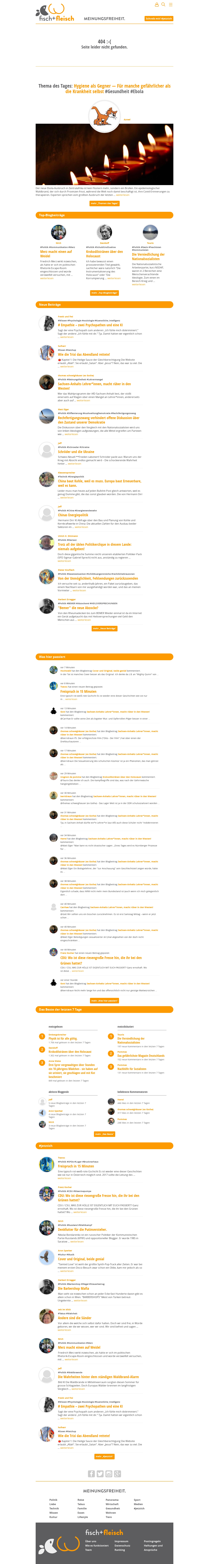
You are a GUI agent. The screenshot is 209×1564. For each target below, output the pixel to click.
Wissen (53, 1512)
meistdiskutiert (126, 1027)
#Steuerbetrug (96, 1284)
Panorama (112, 1500)
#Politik (44, 247)
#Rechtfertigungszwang (123, 413)
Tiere (109, 1517)
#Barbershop (74, 1284)
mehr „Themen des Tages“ (104, 203)
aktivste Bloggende (59, 1092)
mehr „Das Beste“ (104, 1134)
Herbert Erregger (67, 599)
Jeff (60, 443)
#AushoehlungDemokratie (97, 413)
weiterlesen (122, 195)
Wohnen (111, 1512)
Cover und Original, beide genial (109, 670)
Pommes (122, 1051)
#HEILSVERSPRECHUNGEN (103, 603)
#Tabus (62, 1313)
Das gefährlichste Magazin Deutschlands (141, 1056)
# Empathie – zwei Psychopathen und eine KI (90, 324)
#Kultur (62, 1254)
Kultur (53, 1517)
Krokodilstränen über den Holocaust (104, 253)
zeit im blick (64, 1309)
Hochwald (65, 670)
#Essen (62, 350)
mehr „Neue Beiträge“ (104, 628)
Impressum (121, 1541)
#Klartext (72, 540)
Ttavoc (63, 686)
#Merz (71, 247)
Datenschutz (122, 1545)
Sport (137, 1500)
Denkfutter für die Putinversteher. (82, 1229)
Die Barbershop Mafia (73, 1288)
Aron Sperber (56, 1110)
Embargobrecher (57, 1034)
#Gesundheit (117, 91)
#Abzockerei (83, 603)
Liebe (52, 1504)
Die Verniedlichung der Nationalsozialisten (148, 256)
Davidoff (104, 243)
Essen (81, 1512)
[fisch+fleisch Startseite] (104, 12)
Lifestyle (83, 1517)
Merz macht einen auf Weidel (56, 253)
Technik (54, 1508)
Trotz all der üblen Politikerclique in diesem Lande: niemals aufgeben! (94, 546)
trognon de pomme (70, 776)
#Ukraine (84, 447)
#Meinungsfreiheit (77, 379)
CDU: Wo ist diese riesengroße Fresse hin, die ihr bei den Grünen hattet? (98, 1197)
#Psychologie (74, 320)
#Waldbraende (74, 1372)
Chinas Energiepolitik (73, 514)
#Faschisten (155, 247)
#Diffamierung (75, 413)
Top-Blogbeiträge (52, 215)
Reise (81, 1500)
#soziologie (88, 320)
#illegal (85, 1284)
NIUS (58, 243)
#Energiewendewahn (86, 510)
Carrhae (64, 907)
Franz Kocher (67, 953)
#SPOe (70, 1161)
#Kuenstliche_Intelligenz (107, 320)
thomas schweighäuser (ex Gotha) (76, 375)
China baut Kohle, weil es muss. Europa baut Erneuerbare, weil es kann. (99, 483)
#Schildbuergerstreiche (98, 573)
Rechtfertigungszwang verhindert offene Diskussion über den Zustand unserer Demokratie (98, 420)
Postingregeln (152, 1541)
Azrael (127, 119)
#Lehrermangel (95, 379)
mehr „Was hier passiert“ (104, 1000)
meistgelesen (56, 1027)
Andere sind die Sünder (74, 1317)
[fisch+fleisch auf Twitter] (100, 1473)
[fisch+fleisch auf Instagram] (108, 1473)
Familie (82, 1508)
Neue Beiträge (50, 304)
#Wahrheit (71, 1313)
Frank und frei (65, 316)
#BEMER (71, 603)
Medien (138, 1504)
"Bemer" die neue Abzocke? (78, 607)
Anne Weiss (55, 1061)
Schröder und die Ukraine (76, 451)
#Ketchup (71, 350)
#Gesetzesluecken (76, 573)
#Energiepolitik (76, 476)
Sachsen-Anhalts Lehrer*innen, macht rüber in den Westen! (94, 386)
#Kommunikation (58, 247)
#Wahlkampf (85, 1225)
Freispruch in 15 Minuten (78, 691)
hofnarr (62, 346)
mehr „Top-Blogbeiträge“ (104, 292)
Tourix (150, 243)
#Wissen (62, 320)
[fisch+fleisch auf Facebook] (91, 1473)
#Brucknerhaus (90, 1161)
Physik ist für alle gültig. (63, 1038)
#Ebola (137, 91)
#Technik (63, 476)
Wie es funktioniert (97, 1545)
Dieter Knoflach (66, 569)
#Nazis (145, 247)
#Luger (78, 1161)
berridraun (66, 796)
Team (88, 1550)
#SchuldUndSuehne (105, 247)
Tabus (81, 1504)
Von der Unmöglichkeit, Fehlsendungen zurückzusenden (98, 578)
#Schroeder (73, 447)
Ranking (120, 1550)
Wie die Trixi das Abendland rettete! (84, 354)
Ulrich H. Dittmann (68, 536)
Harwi (63, 838)
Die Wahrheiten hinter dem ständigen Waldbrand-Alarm (98, 1376)
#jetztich (45, 1146)
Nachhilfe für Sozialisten (132, 1069)
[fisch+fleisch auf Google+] (117, 1473)
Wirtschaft (112, 1504)
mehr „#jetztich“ (104, 1456)
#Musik (70, 1254)
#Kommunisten (140, 249)
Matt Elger (63, 409)
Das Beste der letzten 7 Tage (60, 1009)
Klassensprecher (66, 472)
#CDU (70, 1191)
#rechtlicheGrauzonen (123, 573)
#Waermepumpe (82, 1191)
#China (71, 510)
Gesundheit (113, 1508)
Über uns (90, 1541)
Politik (53, 1500)
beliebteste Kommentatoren (132, 1092)
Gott (62, 711)
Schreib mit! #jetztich (159, 18)
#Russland (72, 1225)
